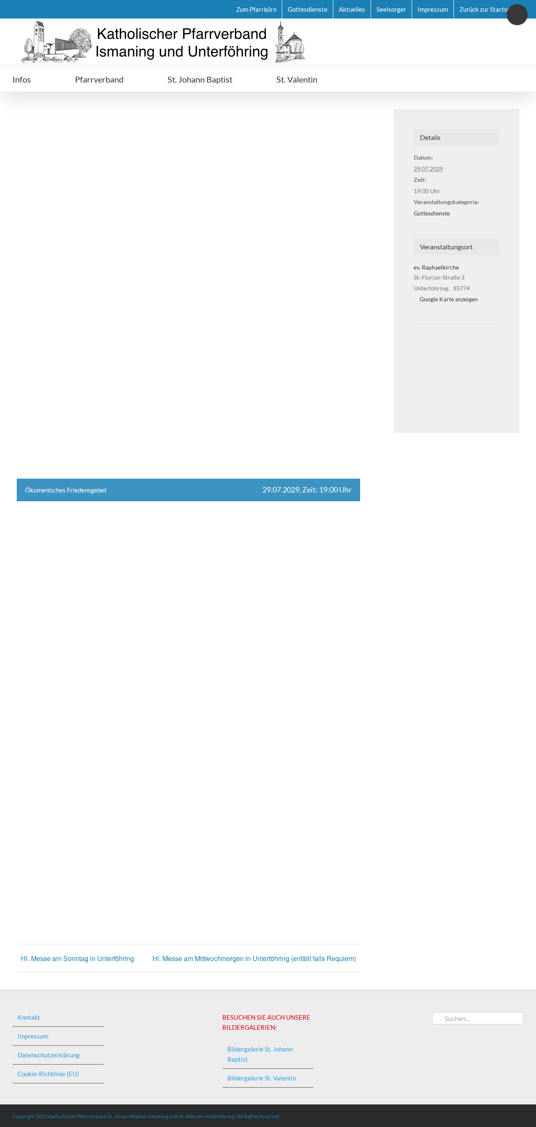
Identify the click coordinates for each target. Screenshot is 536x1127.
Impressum (33, 1036)
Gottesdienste (432, 213)
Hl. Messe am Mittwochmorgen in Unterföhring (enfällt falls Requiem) (254, 958)
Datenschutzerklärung (49, 1055)
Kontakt (29, 1017)
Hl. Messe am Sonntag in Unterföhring (77, 958)
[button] (364, 78)
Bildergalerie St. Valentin (261, 1078)
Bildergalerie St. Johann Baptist (260, 1054)
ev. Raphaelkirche (436, 267)
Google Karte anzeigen (449, 299)
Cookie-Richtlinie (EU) (48, 1074)
